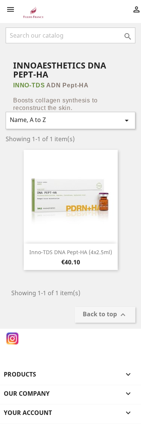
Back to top (105, 315)
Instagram (12, 338)
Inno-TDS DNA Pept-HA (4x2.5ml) (70, 252)
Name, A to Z (70, 120)
